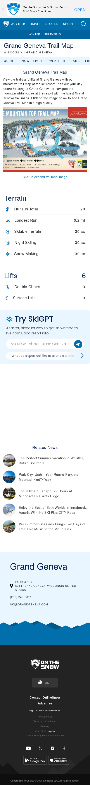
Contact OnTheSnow (45, 697)
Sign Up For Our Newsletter (45, 710)
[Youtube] (28, 748)
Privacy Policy (45, 716)
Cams (75, 61)
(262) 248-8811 (21, 597)
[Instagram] (52, 748)
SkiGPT (68, 24)
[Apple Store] (58, 759)
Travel (34, 24)
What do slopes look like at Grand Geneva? (44, 356)
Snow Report (32, 61)
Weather (18, 24)
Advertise (45, 703)
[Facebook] (64, 748)
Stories (51, 24)
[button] (83, 24)
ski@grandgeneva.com (29, 604)
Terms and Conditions (45, 721)
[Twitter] (40, 748)
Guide (9, 61)
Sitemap (45, 726)
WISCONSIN (13, 52)
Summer (50, 34)
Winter (34, 34)
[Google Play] (35, 759)
